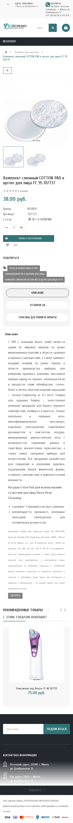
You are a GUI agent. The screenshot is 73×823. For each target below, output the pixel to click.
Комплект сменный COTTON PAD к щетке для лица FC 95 (34, 279)
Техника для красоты (27, 52)
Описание (37, 293)
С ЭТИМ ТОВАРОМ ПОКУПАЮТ (25, 617)
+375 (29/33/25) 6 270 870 (57, 15)
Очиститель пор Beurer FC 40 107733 (36, 688)
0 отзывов (23, 191)
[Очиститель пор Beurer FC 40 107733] (36, 654)
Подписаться (57, 729)
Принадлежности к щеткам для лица (25, 273)
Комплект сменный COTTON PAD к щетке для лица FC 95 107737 (35, 58)
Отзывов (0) (37, 305)
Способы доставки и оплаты (38, 317)
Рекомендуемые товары (23, 610)
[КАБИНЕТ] (7, 4)
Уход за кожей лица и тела (23, 268)
